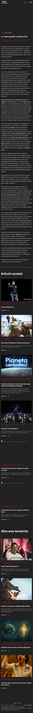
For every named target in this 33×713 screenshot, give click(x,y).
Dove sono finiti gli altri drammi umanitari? (15, 343)
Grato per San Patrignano (9, 428)
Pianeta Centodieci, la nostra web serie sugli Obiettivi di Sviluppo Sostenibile (15, 385)
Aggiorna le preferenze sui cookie (12, 709)
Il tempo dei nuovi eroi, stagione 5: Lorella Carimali (15, 469)
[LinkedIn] (20, 703)
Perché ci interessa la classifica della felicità (15, 606)
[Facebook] (13, 703)
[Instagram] (17, 703)
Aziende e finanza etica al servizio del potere (15, 647)
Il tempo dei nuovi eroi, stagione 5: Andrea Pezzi (15, 511)
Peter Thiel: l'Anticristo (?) (9, 566)
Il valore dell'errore (7, 307)
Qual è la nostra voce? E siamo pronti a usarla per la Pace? (16, 684)
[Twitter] (15, 703)
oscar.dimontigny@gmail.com (20, 708)
